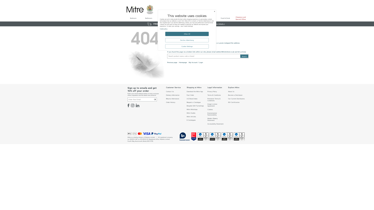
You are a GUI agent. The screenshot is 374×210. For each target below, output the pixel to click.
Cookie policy (163, 29)
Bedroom (133, 18)
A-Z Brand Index (192, 99)
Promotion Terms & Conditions (213, 100)
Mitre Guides (191, 113)
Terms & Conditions (214, 95)
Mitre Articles (191, 117)
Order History (170, 102)
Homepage (183, 62)
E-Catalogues (191, 120)
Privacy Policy (212, 91)
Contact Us (170, 91)
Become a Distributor (235, 95)
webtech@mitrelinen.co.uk (225, 52)
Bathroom (148, 18)
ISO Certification (233, 102)
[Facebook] (128, 105)
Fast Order (190, 95)
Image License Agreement (212, 105)
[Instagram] (132, 105)
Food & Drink (225, 18)
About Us (231, 91)
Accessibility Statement (215, 124)
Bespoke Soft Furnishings (195, 106)
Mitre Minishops (192, 109)
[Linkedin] (137, 105)
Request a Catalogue (194, 102)
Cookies (210, 109)
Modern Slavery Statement (212, 119)
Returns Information (172, 99)
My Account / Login (196, 62)
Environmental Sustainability (212, 114)
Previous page (172, 62)
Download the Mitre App (195, 91)
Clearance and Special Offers (241, 18)
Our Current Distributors (236, 99)
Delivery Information (172, 95)
